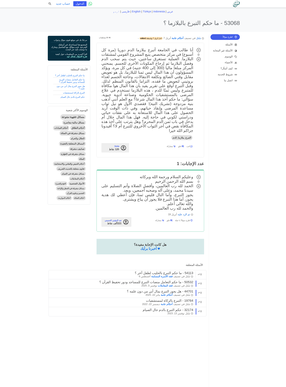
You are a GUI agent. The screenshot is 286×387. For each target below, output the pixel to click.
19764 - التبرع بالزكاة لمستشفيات (169, 300)
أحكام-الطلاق (78, 128)
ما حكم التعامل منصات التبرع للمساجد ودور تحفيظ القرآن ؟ (72, 80)
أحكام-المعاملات (77, 178)
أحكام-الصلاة (79, 198)
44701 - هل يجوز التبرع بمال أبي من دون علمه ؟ (160, 291)
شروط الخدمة (225, 74)
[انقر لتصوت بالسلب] (198, 59)
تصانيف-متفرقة (77, 149)
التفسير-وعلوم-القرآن (75, 193)
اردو (116, 11)
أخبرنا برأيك (148, 248)
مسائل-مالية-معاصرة (74, 122)
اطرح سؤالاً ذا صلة (182, 220)
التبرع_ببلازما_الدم (182, 137)
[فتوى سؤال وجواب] (236, 3)
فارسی (126, 11)
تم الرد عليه (184, 214)
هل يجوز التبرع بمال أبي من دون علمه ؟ (71, 87)
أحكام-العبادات (61, 128)
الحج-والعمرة (61, 184)
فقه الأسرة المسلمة (162, 276)
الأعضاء (229, 62)
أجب (188, 146)
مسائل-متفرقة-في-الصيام (73, 174)
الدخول (80, 3)
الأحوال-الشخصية (77, 183)
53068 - (201, 23)
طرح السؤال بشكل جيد (77, 56)
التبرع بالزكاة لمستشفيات (74, 93)
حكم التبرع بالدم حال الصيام (73, 97)
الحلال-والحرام (77, 138)
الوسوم (229, 56)
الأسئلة (229, 44)
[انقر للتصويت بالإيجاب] (198, 50)
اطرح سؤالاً (228, 37)
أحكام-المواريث (64, 198)
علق (179, 146)
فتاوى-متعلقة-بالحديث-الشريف (71, 169)
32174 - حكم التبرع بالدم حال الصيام (168, 310)
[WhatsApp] (90, 3)
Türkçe (147, 11)
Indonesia (159, 11)
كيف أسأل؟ (227, 68)
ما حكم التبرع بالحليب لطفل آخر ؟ (70, 75)
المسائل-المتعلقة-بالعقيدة (72, 143)
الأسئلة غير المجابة (223, 50)
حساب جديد (63, 3)
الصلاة (81, 159)
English (136, 11)
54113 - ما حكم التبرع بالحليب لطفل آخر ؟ (164, 273)
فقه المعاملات (165, 285)
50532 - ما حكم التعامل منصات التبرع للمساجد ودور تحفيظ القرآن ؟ (146, 282)
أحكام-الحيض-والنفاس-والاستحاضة (69, 164)
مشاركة (170, 146)
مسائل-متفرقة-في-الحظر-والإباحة (70, 188)
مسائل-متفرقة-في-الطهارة (72, 154)
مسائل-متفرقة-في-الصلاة (72, 133)
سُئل (198, 38)
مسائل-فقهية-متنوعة (73, 116)
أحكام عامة (178, 38)
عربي (170, 11)
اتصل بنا (228, 80)
